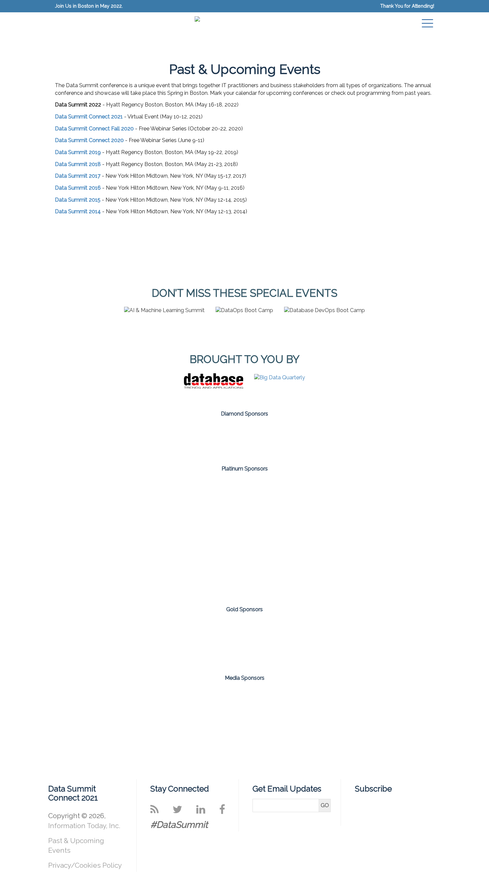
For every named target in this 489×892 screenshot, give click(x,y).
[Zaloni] (439, 567)
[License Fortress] (283, 507)
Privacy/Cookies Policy (85, 865)
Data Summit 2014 (78, 211)
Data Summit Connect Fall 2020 (94, 128)
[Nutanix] (439, 507)
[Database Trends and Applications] (213, 387)
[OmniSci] (205, 641)
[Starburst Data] (283, 641)
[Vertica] (283, 567)
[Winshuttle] (439, 641)
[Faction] (205, 507)
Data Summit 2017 (77, 176)
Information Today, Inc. (84, 825)
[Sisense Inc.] (205, 439)
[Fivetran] (50, 641)
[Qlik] (50, 567)
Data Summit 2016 (78, 188)
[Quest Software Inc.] (127, 567)
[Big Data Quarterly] (279, 377)
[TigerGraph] (205, 567)
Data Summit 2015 (77, 200)
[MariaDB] (361, 507)
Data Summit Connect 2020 (89, 140)
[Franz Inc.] (127, 641)
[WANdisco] (361, 641)
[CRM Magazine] (219, 700)
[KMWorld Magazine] (321, 700)
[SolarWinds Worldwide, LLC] (283, 439)
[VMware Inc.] (361, 567)
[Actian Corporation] (50, 507)
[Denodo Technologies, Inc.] (127, 507)
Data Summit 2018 (78, 164)
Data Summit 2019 (78, 152)
